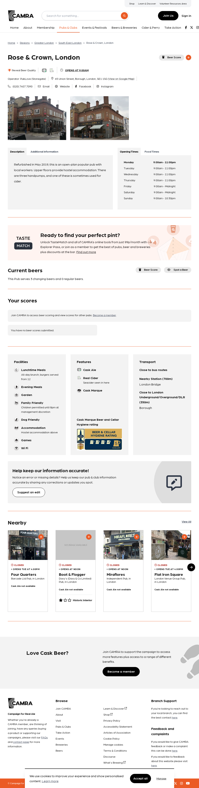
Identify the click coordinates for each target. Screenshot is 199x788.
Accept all (140, 778)
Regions (25, 42)
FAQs (44, 737)
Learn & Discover (147, 3)
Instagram (107, 86)
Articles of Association (117, 732)
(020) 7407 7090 (22, 86)
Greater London (44, 42)
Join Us (168, 15)
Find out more (86, 252)
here (174, 717)
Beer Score (174, 57)
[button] (191, 567)
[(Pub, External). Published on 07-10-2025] (28, 571)
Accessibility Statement (117, 726)
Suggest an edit (28, 492)
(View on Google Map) (121, 78)
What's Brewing (113, 762)
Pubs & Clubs (63, 726)
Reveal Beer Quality (23, 70)
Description (17, 151)
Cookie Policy (111, 738)
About (59, 714)
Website (65, 86)
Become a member (104, 315)
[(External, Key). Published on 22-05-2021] (123, 571)
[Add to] (188, 57)
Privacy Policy (111, 720)
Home (11, 42)
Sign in (186, 15)
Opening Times (129, 151)
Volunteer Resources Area (173, 3)
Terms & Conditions (115, 750)
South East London (70, 42)
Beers (59, 750)
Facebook (85, 86)
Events (60, 738)
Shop (131, 3)
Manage (161, 778)
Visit (58, 720)
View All (186, 521)
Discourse (109, 756)
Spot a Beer (181, 269)
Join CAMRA (63, 708)
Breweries (62, 744)
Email (46, 86)
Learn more (50, 781)
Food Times (152, 151)
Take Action (63, 732)
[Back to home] (21, 15)
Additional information (44, 151)
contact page (21, 741)
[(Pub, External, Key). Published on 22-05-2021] (171, 571)
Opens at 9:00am (77, 70)
